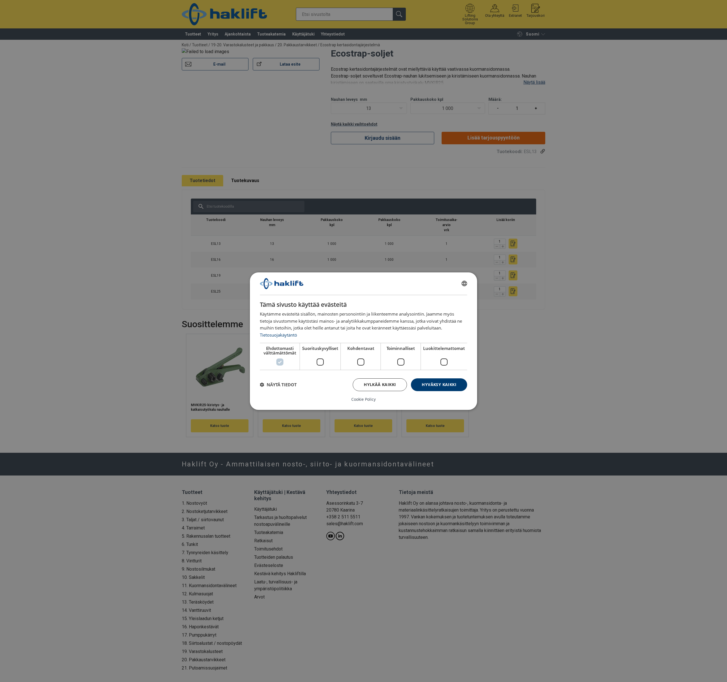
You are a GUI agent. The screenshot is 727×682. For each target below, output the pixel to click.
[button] (278, 384)
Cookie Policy (363, 399)
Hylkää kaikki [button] (380, 384)
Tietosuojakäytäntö (278, 335)
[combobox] (464, 283)
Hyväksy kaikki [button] (439, 384)
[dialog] (363, 341)
